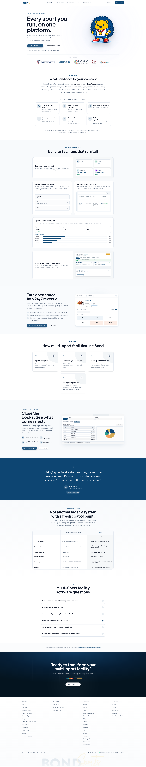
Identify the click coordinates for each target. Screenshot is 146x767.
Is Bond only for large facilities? (72, 607)
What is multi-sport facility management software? (72, 601)
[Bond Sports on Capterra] (66, 678)
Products (49, 3)
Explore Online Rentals (35, 325)
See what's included (53, 45)
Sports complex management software (89, 647)
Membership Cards (117, 716)
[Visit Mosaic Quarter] (81, 62)
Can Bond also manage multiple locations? (72, 627)
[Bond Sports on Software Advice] (70, 678)
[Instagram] (93, 752)
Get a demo (53, 325)
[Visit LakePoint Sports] (46, 62)
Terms (122, 752)
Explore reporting (28, 448)
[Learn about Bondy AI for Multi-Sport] (101, 31)
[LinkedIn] (88, 752)
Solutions (60, 3)
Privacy (117, 752)
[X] (90, 752)
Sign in (109, 3)
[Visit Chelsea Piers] (64, 62)
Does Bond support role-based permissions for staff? (72, 634)
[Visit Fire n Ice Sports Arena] (104, 62)
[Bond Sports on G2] (72, 678)
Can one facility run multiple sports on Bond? (72, 614)
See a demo (43, 448)
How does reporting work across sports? (72, 621)
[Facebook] (95, 752)
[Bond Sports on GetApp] (68, 678)
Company (86, 3)
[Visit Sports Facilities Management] (94, 62)
